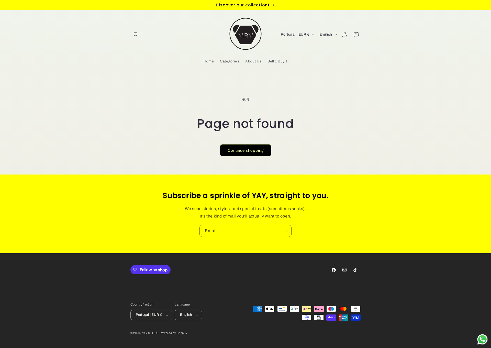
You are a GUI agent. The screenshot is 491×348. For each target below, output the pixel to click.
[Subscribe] (285, 231)
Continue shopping (246, 150)
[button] (136, 34)
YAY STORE (150, 333)
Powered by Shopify (173, 333)
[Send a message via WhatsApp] (482, 339)
